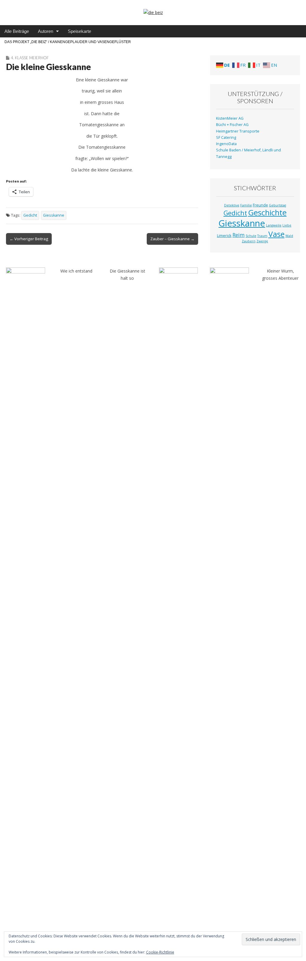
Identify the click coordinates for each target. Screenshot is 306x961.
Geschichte (267, 212)
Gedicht (30, 215)
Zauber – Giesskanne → (172, 238)
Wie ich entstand (76, 271)
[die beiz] (153, 8)
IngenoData (226, 143)
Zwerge (262, 241)
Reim (238, 234)
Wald (289, 236)
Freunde (260, 205)
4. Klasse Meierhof (30, 57)
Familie (246, 205)
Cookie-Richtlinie (160, 952)
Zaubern (248, 241)
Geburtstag (277, 205)
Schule (251, 236)
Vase (276, 234)
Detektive (231, 205)
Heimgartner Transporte (237, 131)
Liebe (286, 225)
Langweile (273, 225)
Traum (262, 236)
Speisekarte (79, 31)
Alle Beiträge (16, 31)
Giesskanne (53, 215)
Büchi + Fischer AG (232, 124)
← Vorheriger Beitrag (29, 238)
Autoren (45, 31)
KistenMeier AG (230, 118)
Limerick (224, 235)
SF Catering (226, 137)
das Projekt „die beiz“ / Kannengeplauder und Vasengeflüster (67, 42)
